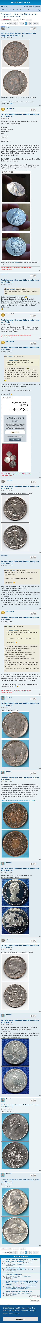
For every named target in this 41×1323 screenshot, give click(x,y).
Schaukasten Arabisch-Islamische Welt (19, 1291)
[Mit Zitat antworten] (31, 28)
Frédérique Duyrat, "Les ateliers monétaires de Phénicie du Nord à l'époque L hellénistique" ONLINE (22, 1282)
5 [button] (23, 23)
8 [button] (30, 23)
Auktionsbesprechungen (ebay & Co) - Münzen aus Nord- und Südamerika (22, 1260)
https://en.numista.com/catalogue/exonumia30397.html (18, 800)
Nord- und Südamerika (18, 1264)
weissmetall (4, 274)
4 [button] (20, 23)
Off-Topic (14, 1277)
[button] (11, 23)
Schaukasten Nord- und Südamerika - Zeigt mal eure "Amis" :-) (19, 15)
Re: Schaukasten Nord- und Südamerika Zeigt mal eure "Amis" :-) (18, 34)
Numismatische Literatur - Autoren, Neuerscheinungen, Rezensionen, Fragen (18, 1288)
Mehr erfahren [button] (14, 1313)
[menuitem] (6, 6)
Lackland (19, 1262)
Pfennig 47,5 (9, 697)
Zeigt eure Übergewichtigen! (15, 1268)
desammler (10, 480)
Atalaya (8, 27)
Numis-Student (21, 1286)
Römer (14, 1270)
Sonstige (14, 1294)
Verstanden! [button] (20, 1319)
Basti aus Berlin (10, 108)
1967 (11, 103)
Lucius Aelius (20, 1269)
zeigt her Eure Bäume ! (14, 1274)
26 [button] (35, 23)
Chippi (18, 1276)
